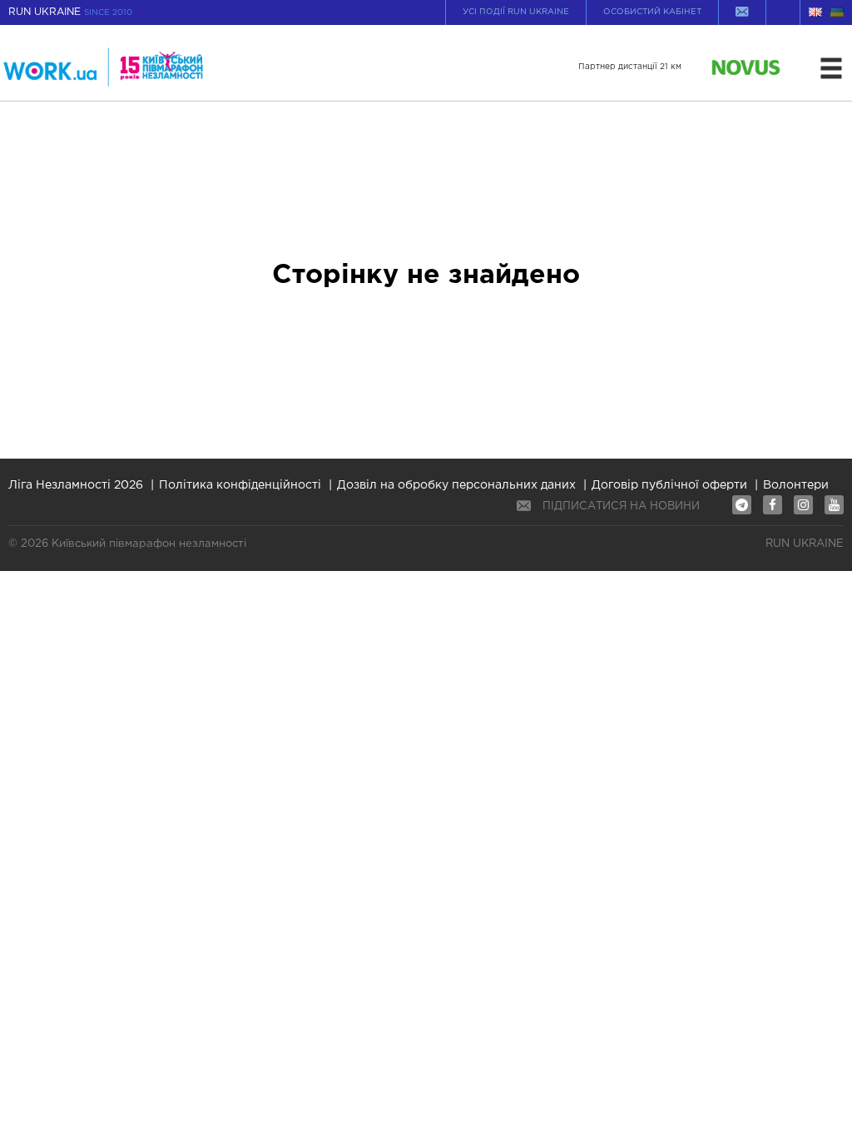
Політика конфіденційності (240, 485)
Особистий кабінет (652, 12)
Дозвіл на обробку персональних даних (456, 485)
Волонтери (796, 485)
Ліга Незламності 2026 (75, 485)
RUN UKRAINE (70, 12)
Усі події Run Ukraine (516, 12)
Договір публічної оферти (669, 485)
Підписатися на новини (621, 506)
